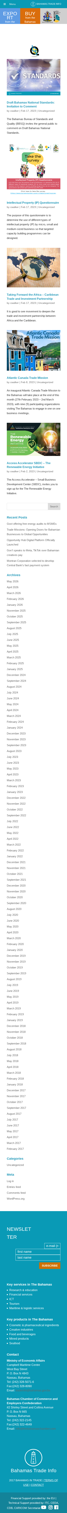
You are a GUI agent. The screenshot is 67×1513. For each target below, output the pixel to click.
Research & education (23, 1290)
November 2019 (16, 961)
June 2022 (13, 827)
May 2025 (12, 645)
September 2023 (16, 745)
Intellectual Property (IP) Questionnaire (33, 202)
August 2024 (14, 686)
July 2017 (12, 1119)
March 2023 (14, 780)
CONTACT (37, 1484)
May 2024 (12, 704)
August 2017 (14, 1113)
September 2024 (16, 680)
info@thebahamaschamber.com (36, 1428)
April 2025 (12, 651)
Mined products (19, 1338)
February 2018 (15, 1078)
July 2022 (12, 821)
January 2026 (15, 604)
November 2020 (16, 891)
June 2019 (13, 990)
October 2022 (15, 809)
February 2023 (15, 786)
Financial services (20, 1294)
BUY (30, 13)
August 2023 (14, 751)
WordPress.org (15, 1198)
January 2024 (15, 727)
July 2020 (12, 914)
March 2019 (14, 1008)
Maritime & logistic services (26, 1308)
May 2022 (12, 832)
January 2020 (15, 949)
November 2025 (16, 610)
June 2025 (13, 639)
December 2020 (16, 885)
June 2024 (13, 698)
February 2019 (15, 1014)
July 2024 (12, 692)
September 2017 (16, 1107)
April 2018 (12, 1066)
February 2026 (15, 598)
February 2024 (15, 721)
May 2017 (12, 1131)
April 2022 (12, 838)
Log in (10, 1181)
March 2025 (14, 657)
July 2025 (12, 634)
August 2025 (14, 628)
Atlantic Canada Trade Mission (27, 377)
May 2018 (12, 1061)
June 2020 (13, 920)
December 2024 (16, 674)
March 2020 (14, 938)
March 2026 (14, 593)
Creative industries (21, 1329)
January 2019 (15, 1020)
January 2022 (15, 856)
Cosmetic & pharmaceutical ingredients (34, 1325)
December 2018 (16, 1025)
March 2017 (14, 1142)
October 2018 (15, 1037)
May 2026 (12, 581)
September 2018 (16, 1043)
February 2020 (15, 944)
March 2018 (14, 1072)
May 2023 (12, 768)
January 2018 (15, 1084)
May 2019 (12, 996)
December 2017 (16, 1090)
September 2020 (16, 903)
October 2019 (15, 967)
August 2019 (14, 979)
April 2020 (12, 932)
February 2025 (15, 663)
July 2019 (12, 985)
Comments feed (16, 1192)
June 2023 (13, 762)
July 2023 (12, 756)
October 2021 (15, 873)
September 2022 (16, 815)
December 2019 (16, 955)
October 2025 (15, 616)
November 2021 (16, 868)
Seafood (14, 1343)
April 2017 (12, 1137)
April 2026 (12, 587)
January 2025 (15, 669)
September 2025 (16, 622)
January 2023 (15, 791)
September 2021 (16, 879)
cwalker (14, 110)
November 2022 (16, 803)
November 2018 (16, 1031)
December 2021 (16, 862)
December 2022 (16, 797)
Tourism (14, 1303)
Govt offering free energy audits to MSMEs (32, 523)
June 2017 (13, 1125)
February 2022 (15, 850)
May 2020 (12, 926)
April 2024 (12, 710)
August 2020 (14, 908)
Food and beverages (22, 1334)
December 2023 (16, 733)
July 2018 (12, 1055)
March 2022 (14, 844)
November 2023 (16, 739)
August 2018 (14, 1049)
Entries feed (14, 1186)
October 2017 (15, 1102)
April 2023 (12, 774)
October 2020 (15, 897)
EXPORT (10, 15)
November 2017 (16, 1096)
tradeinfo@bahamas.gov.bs (33, 1390)
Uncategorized (46, 110)
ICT (11, 1299)
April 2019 (12, 1002)
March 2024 (14, 715)
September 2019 (16, 973)
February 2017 (15, 1148)
